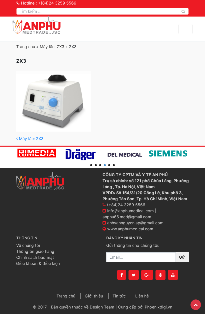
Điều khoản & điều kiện (38, 263)
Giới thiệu (94, 295)
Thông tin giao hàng (35, 251)
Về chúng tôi (28, 245)
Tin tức (119, 295)
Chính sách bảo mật (35, 257)
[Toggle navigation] (185, 29)
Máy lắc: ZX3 (52, 46)
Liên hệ (142, 295)
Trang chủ (25, 46)
